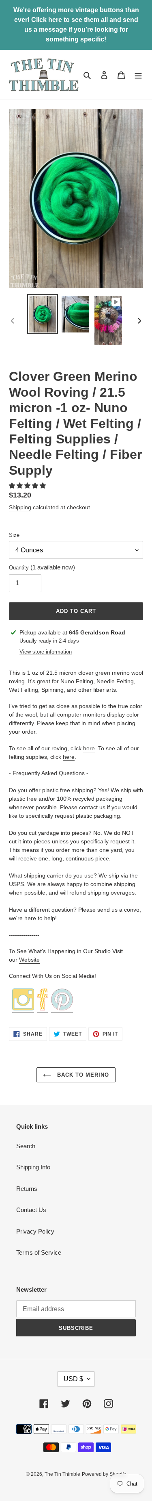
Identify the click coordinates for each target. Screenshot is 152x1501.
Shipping (20, 507)
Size (14, 535)
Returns (26, 1188)
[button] (28, 485)
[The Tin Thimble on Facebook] (42, 1008)
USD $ (73, 1378)
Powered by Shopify (104, 1474)
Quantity (42, 567)
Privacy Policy (35, 1231)
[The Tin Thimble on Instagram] (23, 1008)
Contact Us (31, 1209)
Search (25, 1146)
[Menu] (138, 75)
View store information (45, 652)
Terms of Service (38, 1252)
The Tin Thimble (62, 1474)
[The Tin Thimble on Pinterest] (62, 1008)
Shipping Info (33, 1167)
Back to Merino (82, 1075)
